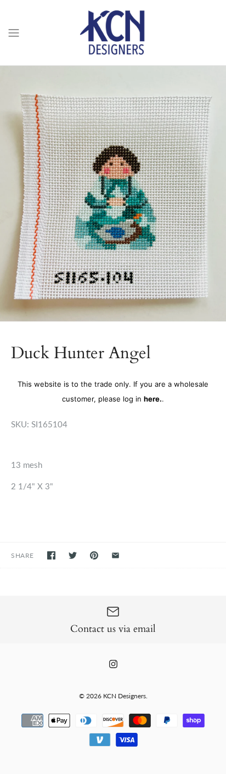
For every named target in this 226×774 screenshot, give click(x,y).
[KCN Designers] (113, 32)
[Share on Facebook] (51, 555)
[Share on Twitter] (73, 555)
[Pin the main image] (94, 555)
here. (153, 398)
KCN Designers (124, 696)
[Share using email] (115, 555)
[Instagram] (113, 664)
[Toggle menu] (13, 32)
